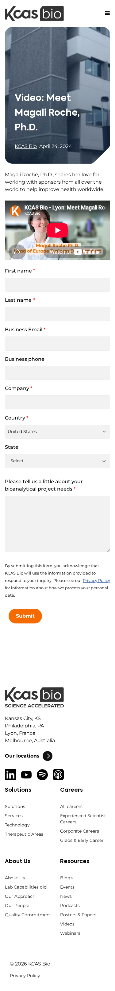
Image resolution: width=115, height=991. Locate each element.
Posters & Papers (78, 914)
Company (18, 388)
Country (16, 418)
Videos (67, 924)
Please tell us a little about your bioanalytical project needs (44, 485)
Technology (17, 825)
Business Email (25, 329)
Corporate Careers (79, 831)
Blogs (66, 878)
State (11, 447)
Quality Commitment (28, 914)
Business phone (24, 359)
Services (14, 815)
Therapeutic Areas (24, 834)
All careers (71, 806)
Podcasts (70, 905)
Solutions (15, 806)
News (66, 896)
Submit (25, 616)
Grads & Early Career (82, 840)
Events (67, 887)
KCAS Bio (26, 146)
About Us (15, 878)
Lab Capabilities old (26, 887)
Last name (20, 300)
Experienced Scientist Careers (83, 819)
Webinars (70, 933)
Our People (17, 905)
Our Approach (20, 896)
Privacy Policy (96, 580)
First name (20, 271)
